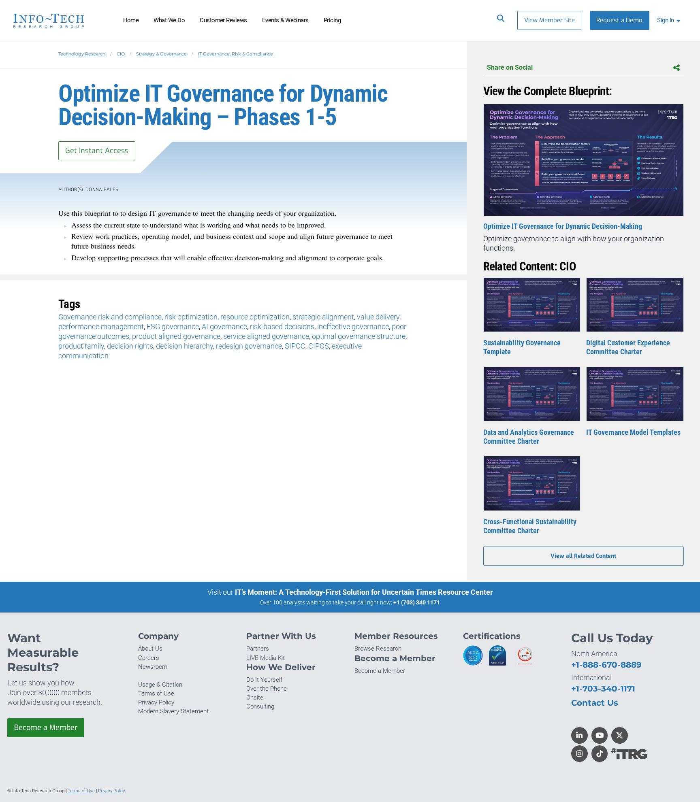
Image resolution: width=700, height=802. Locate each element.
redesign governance (249, 346)
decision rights (130, 346)
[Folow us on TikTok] (599, 753)
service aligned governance (266, 336)
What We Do (169, 20)
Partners (257, 648)
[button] (670, 20)
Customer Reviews (223, 20)
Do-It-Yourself (264, 679)
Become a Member (45, 727)
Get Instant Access (96, 150)
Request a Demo (619, 20)
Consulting (260, 706)
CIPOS (318, 346)
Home (131, 20)
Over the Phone (266, 688)
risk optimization (191, 317)
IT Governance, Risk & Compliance (235, 54)
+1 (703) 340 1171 (416, 602)
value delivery (378, 317)
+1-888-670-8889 (606, 664)
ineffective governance (353, 326)
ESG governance (173, 326)
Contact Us (594, 703)
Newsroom (152, 666)
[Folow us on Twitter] (619, 735)
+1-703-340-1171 (603, 688)
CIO (121, 54)
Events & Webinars (285, 20)
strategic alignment (323, 317)
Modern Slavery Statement (173, 711)
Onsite (254, 697)
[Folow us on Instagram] (579, 753)
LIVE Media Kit (265, 658)
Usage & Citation (160, 684)
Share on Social (510, 67)
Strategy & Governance (161, 54)
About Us (150, 648)
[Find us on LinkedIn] (579, 735)
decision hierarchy (184, 346)
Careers (148, 658)
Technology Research (81, 54)
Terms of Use (156, 693)
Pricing (332, 20)
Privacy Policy (156, 702)
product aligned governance (176, 336)
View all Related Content (583, 556)
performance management (101, 326)
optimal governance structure (358, 336)
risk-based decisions (282, 326)
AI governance (224, 326)
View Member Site (549, 20)
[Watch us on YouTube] (599, 735)
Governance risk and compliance (110, 317)
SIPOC (295, 346)
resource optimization (255, 317)
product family (81, 346)
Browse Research (377, 648)
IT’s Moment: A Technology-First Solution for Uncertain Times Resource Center (364, 592)
